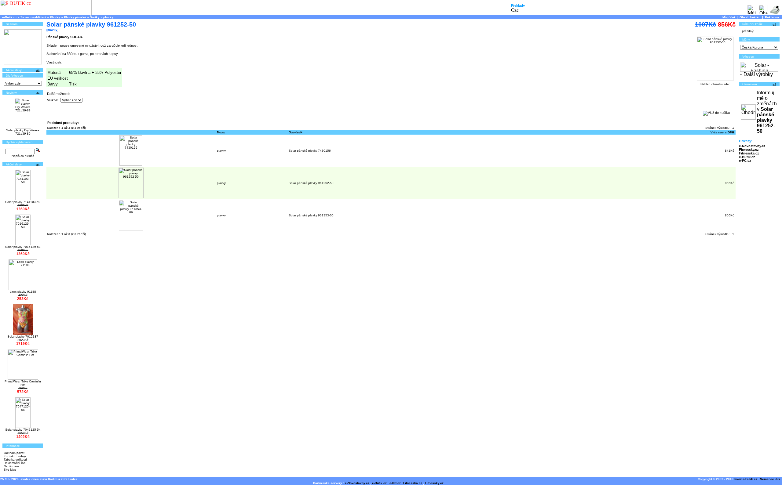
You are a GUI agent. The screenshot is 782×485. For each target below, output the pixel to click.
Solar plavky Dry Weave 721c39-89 (22, 131)
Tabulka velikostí (15, 459)
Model (221, 132)
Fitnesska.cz (749, 153)
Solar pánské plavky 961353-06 (311, 215)
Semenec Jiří (770, 479)
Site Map (10, 469)
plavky (108, 17)
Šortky (95, 17)
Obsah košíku (750, 17)
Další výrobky (758, 74)
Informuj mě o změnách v (767, 112)
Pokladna (772, 17)
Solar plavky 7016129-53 (23, 246)
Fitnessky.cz (749, 149)
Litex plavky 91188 (23, 291)
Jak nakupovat (14, 452)
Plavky (55, 17)
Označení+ (295, 132)
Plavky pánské (75, 17)
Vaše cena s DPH (722, 132)
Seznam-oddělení (33, 17)
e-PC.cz (745, 160)
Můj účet (728, 17)
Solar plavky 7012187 (22, 336)
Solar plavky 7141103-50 (22, 202)
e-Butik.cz (9, 17)
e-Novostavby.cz (752, 146)
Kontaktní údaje (15, 456)
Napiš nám (11, 466)
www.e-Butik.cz (745, 479)
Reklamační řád (15, 463)
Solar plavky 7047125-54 (23, 429)
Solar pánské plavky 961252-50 (311, 183)
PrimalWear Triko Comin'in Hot (23, 383)
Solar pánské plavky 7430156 (310, 150)
